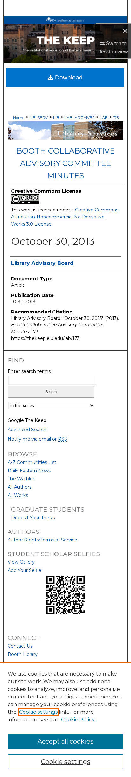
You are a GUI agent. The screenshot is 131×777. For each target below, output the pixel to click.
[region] (65, 719)
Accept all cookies (65, 741)
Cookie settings (38, 712)
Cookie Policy (78, 720)
